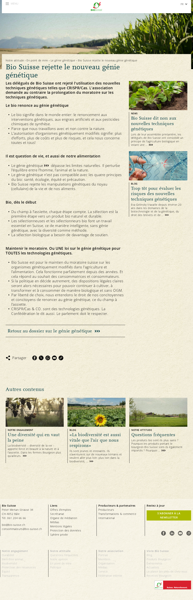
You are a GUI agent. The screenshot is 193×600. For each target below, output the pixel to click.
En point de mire (37, 60)
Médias (54, 522)
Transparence (10, 575)
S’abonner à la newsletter (168, 515)
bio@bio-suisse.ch (13, 525)
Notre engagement (15, 551)
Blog (149, 555)
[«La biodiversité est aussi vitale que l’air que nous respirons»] (96, 430)
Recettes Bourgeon (159, 575)
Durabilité (8, 555)
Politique (55, 567)
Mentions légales (61, 526)
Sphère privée (59, 534)
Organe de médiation (63, 518)
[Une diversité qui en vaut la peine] (35, 430)
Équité (6, 571)
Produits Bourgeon (159, 559)
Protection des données (65, 530)
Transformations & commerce (117, 514)
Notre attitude (15, 60)
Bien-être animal (12, 559)
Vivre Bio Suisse (158, 551)
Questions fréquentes (64, 555)
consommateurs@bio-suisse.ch (22, 529)
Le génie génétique (63, 60)
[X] (41, 358)
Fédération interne (110, 575)
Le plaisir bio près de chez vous (167, 571)
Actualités (153, 567)
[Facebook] (34, 358)
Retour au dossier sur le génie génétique (50, 331)
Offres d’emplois (60, 509)
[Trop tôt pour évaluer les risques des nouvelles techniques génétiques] (158, 184)
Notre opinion (59, 559)
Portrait (103, 555)
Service (103, 571)
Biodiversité (9, 563)
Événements (154, 563)
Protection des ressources (19, 567)
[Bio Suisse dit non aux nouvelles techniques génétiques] (158, 114)
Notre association (110, 551)
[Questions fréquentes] (158, 430)
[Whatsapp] (47, 358)
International (106, 518)
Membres (104, 559)
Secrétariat (57, 514)
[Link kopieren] (61, 358)
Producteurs (106, 509)
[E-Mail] (54, 358)
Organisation (106, 563)
